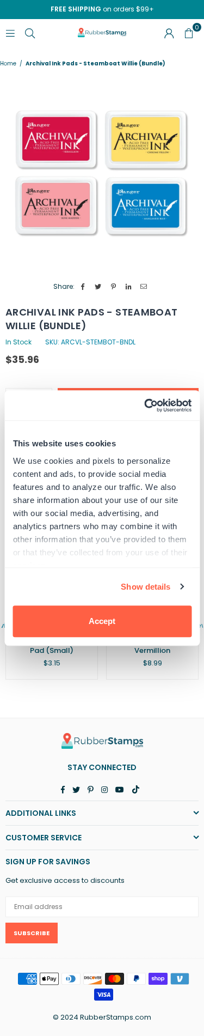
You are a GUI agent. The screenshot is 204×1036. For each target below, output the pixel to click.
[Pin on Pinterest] (113, 287)
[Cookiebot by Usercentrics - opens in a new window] (145, 405)
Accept (102, 621)
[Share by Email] (144, 287)
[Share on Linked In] (129, 287)
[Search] (30, 32)
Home (8, 64)
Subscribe (32, 933)
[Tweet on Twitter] (98, 287)
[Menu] (10, 32)
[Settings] (169, 33)
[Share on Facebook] (83, 287)
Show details (145, 586)
